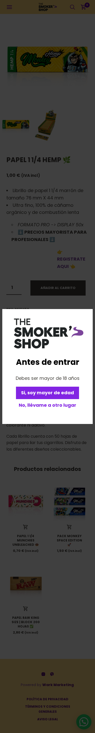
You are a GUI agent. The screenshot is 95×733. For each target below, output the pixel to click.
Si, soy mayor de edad (47, 392)
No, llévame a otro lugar (47, 405)
